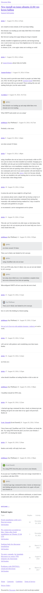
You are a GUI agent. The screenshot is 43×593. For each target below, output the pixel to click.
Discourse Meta (6, 2)
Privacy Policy (5, 585)
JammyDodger (7, 63)
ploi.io (22, 173)
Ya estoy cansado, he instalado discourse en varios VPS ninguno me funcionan (12, 556)
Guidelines (19, 581)
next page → (5, 506)
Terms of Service (29, 581)
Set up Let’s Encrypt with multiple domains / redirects (18, 326)
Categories (10, 581)
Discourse (12, 590)
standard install (27, 81)
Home (3, 581)
